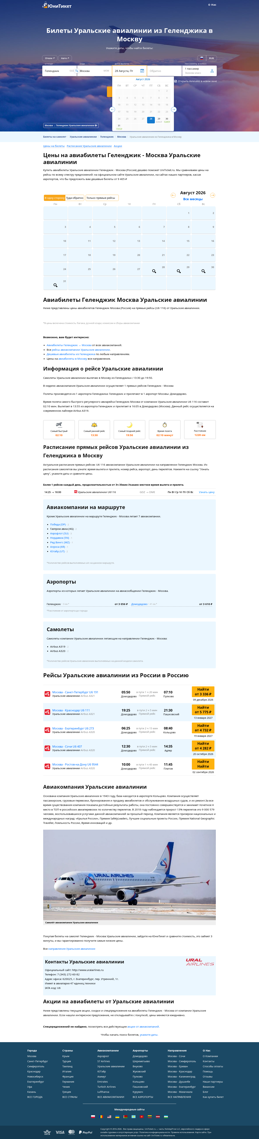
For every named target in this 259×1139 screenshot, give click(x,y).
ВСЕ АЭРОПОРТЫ (143, 1097)
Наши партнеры (213, 1081)
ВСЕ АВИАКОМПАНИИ (110, 1097)
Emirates (102, 1081)
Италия (66, 1071)
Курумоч (138, 1091)
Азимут (101, 1076)
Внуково (138, 1066)
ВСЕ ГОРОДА (34, 1097)
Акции (118, 146)
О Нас (212, 4)
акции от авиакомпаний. (143, 1026)
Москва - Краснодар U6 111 (71, 710)
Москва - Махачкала (180, 1091)
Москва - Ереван (178, 1066)
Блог (205, 1091)
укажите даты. (149, 1034)
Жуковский (139, 1071)
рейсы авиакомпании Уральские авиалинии (81, 349)
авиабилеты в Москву (72, 358)
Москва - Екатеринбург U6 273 (73, 728)
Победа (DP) (58, 524)
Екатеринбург (35, 1081)
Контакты (208, 1061)
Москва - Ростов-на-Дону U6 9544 (75, 764)
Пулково (138, 1076)
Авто (64, 58)
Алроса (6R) (57, 546)
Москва (31, 1056)
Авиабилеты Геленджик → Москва (69, 345)
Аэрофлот (103, 1056)
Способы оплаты (213, 1066)
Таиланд (67, 1066)
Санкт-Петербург (37, 1061)
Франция (67, 1076)
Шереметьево (141, 1061)
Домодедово (139, 604)
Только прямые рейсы (101, 198)
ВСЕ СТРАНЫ (69, 1097)
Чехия (66, 1086)
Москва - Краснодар (180, 1071)
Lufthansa (103, 1091)
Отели (48, 58)
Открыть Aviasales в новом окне (197, 81)
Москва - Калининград (181, 1076)
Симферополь (35, 1066)
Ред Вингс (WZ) (60, 542)
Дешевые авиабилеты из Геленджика (71, 354)
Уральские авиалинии (111, 1066)
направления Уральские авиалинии (71, 948)
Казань (31, 1091)
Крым (65, 1056)
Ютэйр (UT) (57, 551)
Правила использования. (183, 1132)
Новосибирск (35, 1076)
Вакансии (208, 1086)
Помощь (208, 1071)
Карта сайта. (201, 1132)
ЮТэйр (101, 1071)
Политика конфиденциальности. (154, 1132)
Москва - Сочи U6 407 (67, 746)
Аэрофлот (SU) (59, 533)
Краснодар (34, 1071)
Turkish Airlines (106, 1086)
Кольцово (138, 1081)
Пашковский (140, 1086)
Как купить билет (213, 1097)
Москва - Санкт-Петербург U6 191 (75, 692)
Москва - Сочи (176, 1056)
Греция (66, 1091)
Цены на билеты (54, 146)
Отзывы (207, 1076)
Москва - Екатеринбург (182, 1086)
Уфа (29, 1086)
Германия (68, 1081)
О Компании (210, 1056)
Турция (66, 1061)
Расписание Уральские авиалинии (89, 146)
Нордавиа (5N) (59, 537)
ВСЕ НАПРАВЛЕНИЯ (179, 1097)
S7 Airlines (103, 1061)
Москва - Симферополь (182, 1061)
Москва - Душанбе (179, 1081)
